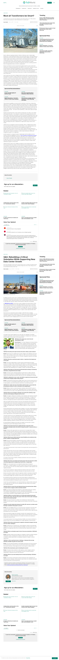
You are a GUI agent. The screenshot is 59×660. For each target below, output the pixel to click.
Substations (5, 254)
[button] (4, 2)
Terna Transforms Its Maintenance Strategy (28, 135)
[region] (20, 233)
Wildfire (41, 8)
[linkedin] (18, 25)
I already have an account (20, 248)
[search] (5, 2)
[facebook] (17, 25)
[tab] (6, 224)
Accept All (54, 658)
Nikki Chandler (6, 268)
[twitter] (20, 25)
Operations (30, 8)
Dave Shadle (9, 178)
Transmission (18, 8)
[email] (23, 25)
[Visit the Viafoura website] (35, 241)
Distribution (24, 8)
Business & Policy (36, 8)
